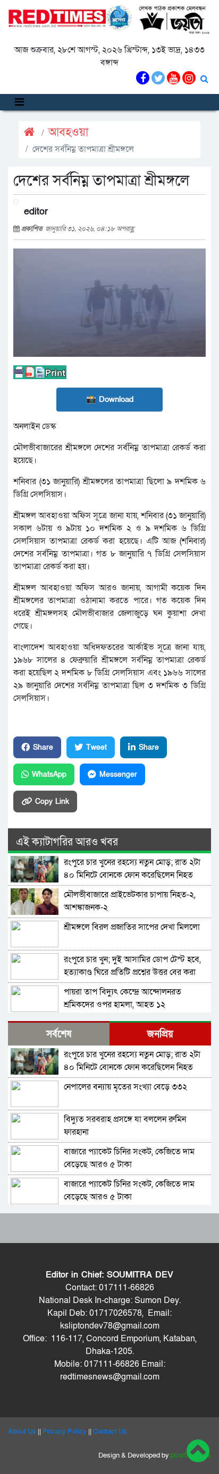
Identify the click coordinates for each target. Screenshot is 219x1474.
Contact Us (110, 1431)
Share (43, 747)
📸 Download (109, 399)
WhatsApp (49, 774)
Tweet (96, 747)
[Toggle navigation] (19, 102)
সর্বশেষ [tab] (58, 1034)
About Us (22, 1431)
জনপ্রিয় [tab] (160, 1034)
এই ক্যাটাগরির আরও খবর (67, 842)
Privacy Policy (65, 1431)
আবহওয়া (68, 132)
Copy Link (52, 801)
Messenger (118, 774)
